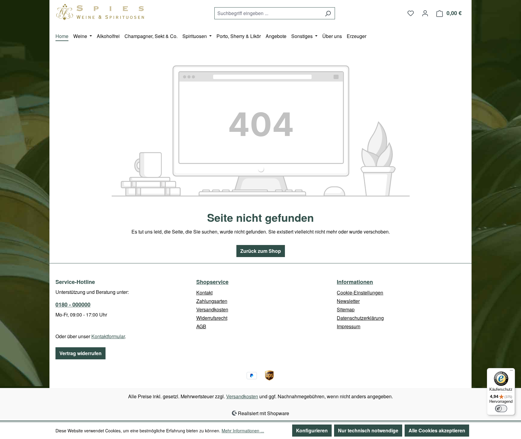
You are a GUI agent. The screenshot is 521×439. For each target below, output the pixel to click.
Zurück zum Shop (260, 250)
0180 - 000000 (72, 304)
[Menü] (511, 371)
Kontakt (204, 292)
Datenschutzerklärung (360, 317)
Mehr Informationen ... (243, 431)
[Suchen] (328, 13)
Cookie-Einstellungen (360, 292)
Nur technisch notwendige (368, 430)
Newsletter (348, 300)
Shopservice (212, 282)
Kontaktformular (108, 336)
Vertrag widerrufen (80, 353)
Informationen (355, 282)
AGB (201, 326)
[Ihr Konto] (425, 13)
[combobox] (267, 13)
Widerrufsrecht (211, 317)
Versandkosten (212, 309)
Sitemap (346, 309)
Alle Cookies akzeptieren (437, 430)
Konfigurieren (312, 430)
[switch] (501, 408)
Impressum (348, 326)
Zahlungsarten (211, 300)
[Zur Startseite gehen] (100, 12)
